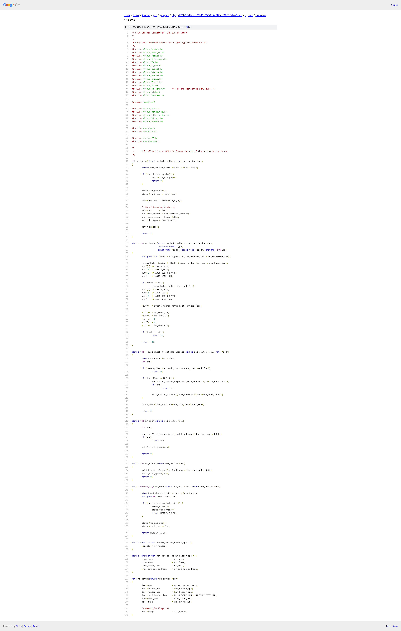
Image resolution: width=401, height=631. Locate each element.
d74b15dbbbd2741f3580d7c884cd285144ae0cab (210, 15)
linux (127, 15)
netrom (260, 15)
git (155, 15)
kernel (146, 15)
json (395, 626)
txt (388, 626)
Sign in (394, 4)
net (250, 15)
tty (174, 15)
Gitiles (19, 626)
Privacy (27, 626)
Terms (36, 626)
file (187, 27)
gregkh (164, 15)
